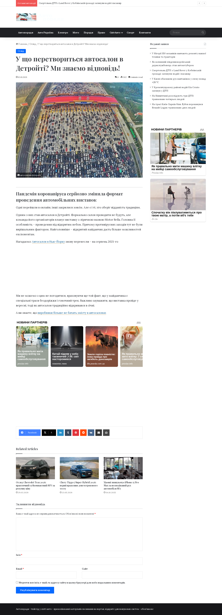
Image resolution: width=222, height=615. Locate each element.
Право (101, 32)
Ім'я (19, 555)
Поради (88, 32)
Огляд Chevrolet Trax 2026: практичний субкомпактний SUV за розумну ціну (35, 485)
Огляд (33, 44)
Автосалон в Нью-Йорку (48, 241)
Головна (22, 44)
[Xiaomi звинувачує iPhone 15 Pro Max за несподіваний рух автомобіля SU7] (123, 468)
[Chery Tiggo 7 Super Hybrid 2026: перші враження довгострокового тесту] (79, 468)
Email (20, 568)
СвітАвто (115, 32)
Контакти (145, 32)
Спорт (130, 32)
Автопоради (25, 32)
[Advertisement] (79, 269)
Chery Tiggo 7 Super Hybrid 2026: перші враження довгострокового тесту (79, 485)
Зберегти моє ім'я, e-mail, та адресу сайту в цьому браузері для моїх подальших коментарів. (72, 582)
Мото (76, 32)
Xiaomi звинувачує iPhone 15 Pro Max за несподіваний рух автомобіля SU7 (121, 485)
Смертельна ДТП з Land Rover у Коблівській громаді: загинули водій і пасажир (80, 3)
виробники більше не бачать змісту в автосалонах (72, 313)
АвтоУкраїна (45, 32)
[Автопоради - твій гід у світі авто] (40, 17)
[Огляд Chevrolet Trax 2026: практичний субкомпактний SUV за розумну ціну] (35, 468)
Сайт (85, 568)
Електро (63, 32)
